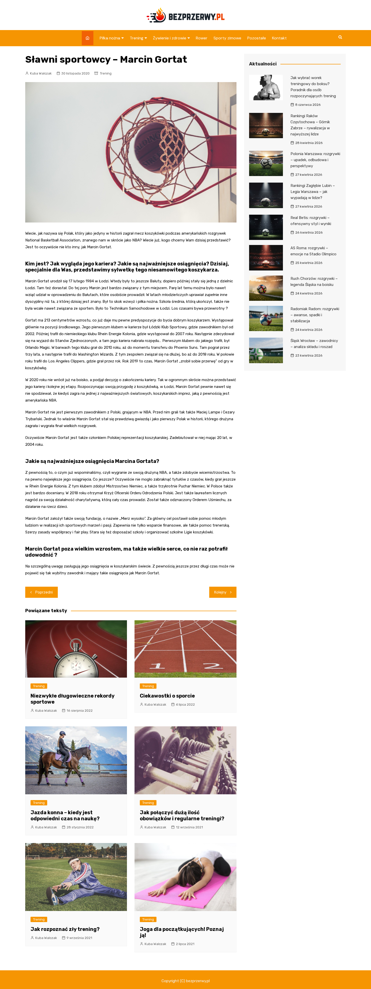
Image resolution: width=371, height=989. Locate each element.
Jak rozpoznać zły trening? (65, 929)
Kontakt (279, 38)
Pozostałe (256, 38)
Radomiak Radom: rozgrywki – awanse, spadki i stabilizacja (314, 315)
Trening (136, 38)
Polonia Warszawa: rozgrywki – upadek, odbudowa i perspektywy (315, 160)
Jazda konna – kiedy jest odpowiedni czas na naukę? (65, 815)
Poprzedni (44, 592)
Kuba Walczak (41, 73)
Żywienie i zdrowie (169, 38)
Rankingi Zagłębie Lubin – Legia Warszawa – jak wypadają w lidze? (312, 191)
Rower (201, 38)
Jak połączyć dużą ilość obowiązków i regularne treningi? (182, 815)
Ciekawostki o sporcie (167, 696)
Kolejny (220, 592)
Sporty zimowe (227, 38)
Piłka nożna (110, 38)
